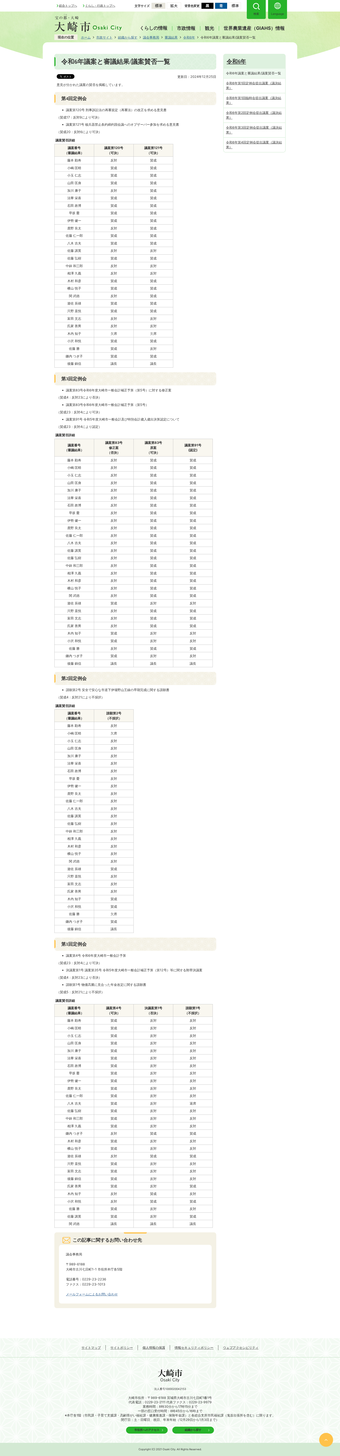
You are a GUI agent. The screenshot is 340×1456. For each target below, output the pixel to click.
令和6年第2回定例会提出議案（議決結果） (254, 115)
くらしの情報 (153, 28)
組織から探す (127, 37)
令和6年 (189, 37)
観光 (209, 28)
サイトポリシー (121, 1347)
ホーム (86, 37)
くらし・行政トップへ (100, 5)
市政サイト (104, 37)
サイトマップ (91, 1347)
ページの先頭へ (326, 1440)
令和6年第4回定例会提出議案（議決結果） (254, 144)
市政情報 (186, 28)
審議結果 (171, 37)
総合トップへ (68, 5)
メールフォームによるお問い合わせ (92, 1294)
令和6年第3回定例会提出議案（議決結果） (254, 129)
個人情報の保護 (153, 1347)
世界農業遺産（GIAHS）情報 (254, 28)
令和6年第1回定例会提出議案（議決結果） (253, 85)
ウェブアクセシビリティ (241, 1347)
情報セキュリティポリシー (194, 1347)
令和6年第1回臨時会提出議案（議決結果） (253, 100)
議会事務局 (151, 37)
